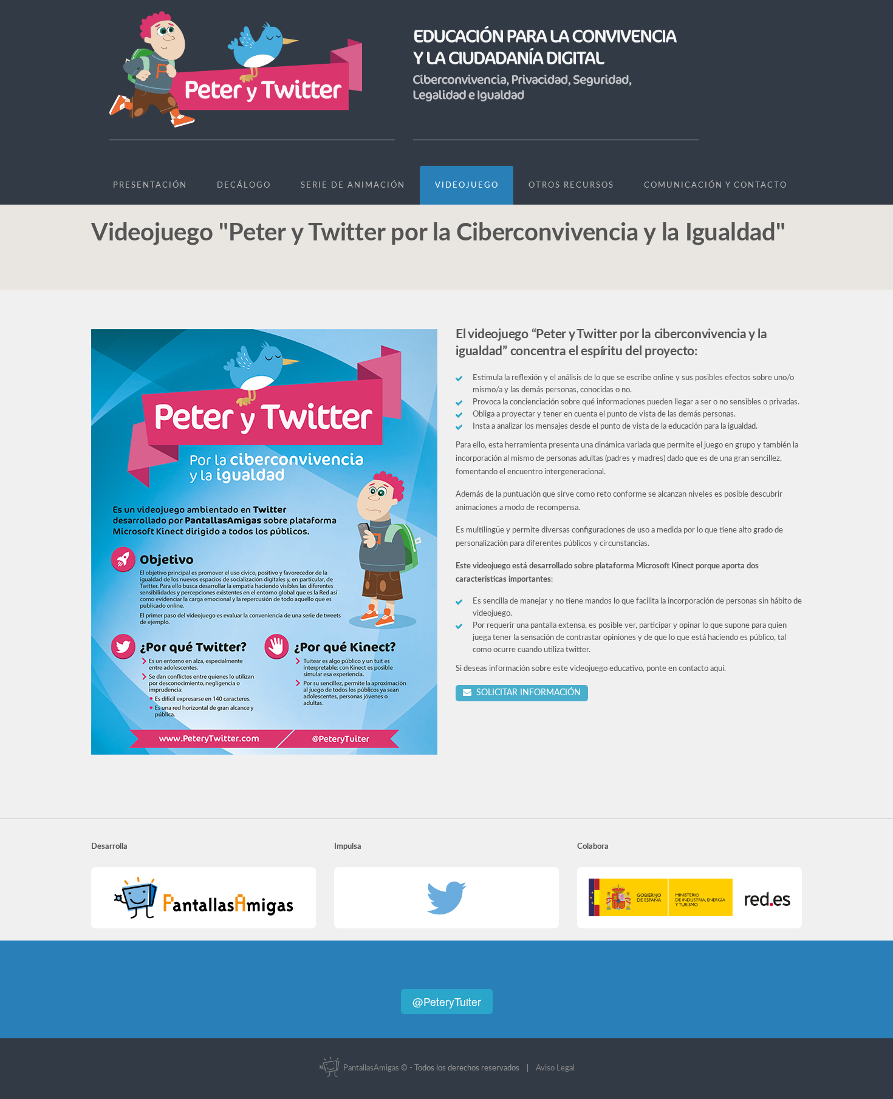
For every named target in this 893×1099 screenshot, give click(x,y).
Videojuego (467, 185)
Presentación (150, 185)
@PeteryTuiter (446, 1001)
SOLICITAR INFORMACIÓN (526, 693)
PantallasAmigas (370, 1068)
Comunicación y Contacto (715, 185)
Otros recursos (571, 185)
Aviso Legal (555, 1068)
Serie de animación (353, 185)
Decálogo (244, 185)
